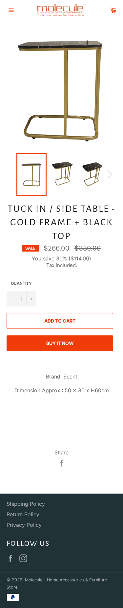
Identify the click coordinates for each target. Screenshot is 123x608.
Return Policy (23, 514)
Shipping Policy (26, 503)
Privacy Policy (24, 525)
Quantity (21, 283)
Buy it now (60, 343)
